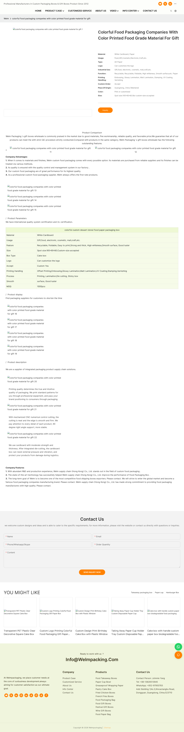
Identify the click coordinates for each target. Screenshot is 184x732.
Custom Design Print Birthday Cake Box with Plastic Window (91, 632)
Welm (6, 18)
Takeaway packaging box (141, 592)
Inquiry (105, 110)
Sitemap (107, 727)
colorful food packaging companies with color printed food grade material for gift (51, 18)
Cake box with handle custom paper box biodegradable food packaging (163, 632)
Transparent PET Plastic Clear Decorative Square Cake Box (19, 632)
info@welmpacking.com (92, 659)
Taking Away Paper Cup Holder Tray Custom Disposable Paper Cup (127, 632)
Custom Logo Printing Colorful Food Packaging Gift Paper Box (56, 632)
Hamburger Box (172, 592)
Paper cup (159, 592)
